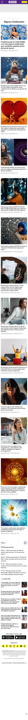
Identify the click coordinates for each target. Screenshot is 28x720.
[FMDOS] (12, 2)
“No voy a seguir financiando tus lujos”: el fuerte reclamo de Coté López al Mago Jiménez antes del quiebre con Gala (10, 618)
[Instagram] (10, 646)
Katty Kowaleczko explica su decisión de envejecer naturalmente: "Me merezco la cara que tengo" (10, 626)
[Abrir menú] (2, 2)
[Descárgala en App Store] (20, 637)
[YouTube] (21, 646)
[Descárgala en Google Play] (8, 637)
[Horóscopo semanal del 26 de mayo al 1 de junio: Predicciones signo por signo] (14, 230)
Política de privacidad (18, 662)
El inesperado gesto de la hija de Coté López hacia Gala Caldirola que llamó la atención (10, 593)
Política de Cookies (7, 662)
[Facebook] (7, 646)
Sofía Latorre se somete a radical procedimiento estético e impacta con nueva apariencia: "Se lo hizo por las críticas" (11, 601)
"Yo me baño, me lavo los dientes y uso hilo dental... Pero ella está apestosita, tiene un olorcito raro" (10, 585)
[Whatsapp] (25, 646)
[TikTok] (17, 646)
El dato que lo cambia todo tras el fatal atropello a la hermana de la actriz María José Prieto (11, 609)
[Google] (3, 646)
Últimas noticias (8, 547)
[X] (14, 646)
